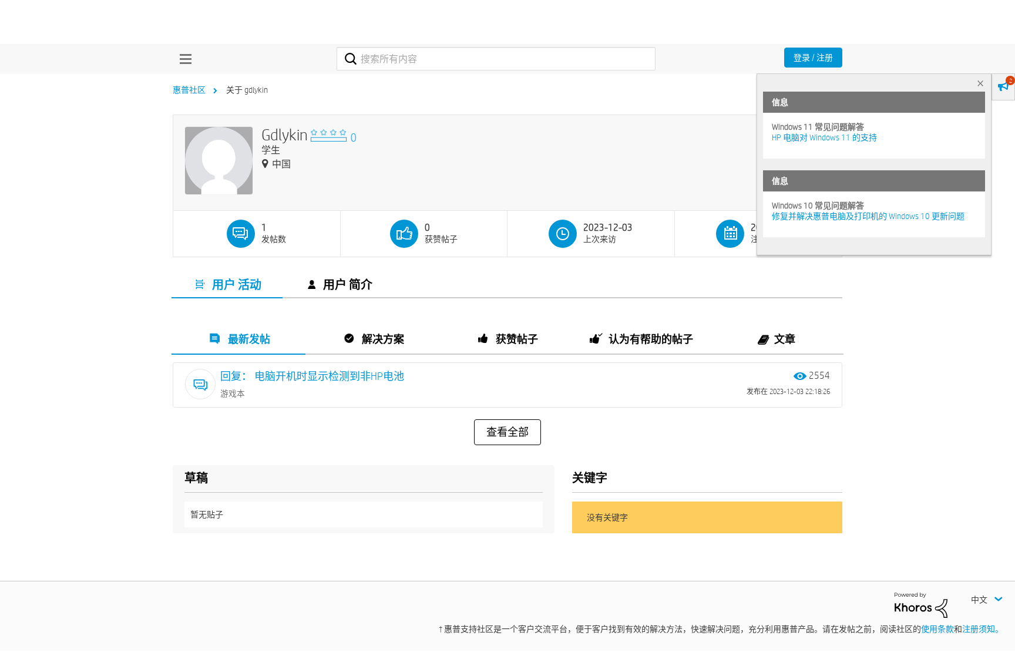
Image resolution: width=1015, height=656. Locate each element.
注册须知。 (982, 629)
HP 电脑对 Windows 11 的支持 (824, 137)
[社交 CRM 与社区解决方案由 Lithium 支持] (921, 604)
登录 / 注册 (813, 57)
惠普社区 (189, 90)
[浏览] (183, 58)
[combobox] (496, 58)
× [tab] (980, 83)
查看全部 (507, 432)
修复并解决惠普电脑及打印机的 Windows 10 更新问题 (868, 216)
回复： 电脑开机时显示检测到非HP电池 (312, 376)
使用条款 (937, 629)
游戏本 (232, 393)
